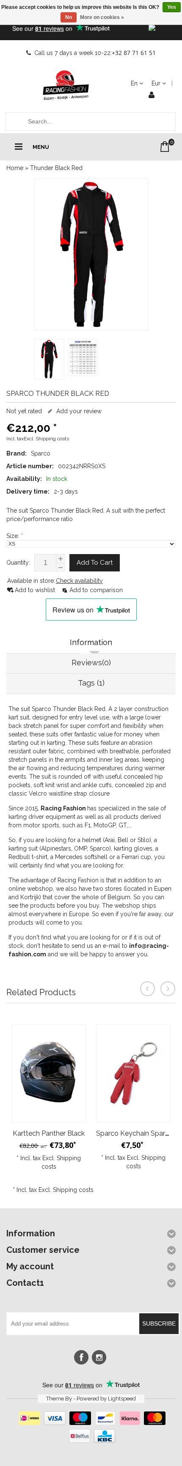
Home (14, 168)
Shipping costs (52, 439)
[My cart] (164, 146)
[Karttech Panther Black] (48, 1074)
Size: (14, 536)
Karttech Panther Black (49, 1133)
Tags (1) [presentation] (91, 682)
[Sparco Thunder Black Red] (91, 254)
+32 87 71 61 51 (134, 53)
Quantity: (18, 562)
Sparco (40, 453)
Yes (171, 7)
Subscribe (159, 1323)
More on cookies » (102, 17)
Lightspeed (122, 1398)
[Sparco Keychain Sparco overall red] (133, 1074)
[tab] (91, 643)
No (68, 17)
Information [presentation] (91, 642)
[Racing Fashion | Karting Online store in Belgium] (65, 85)
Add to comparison (96, 590)
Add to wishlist (36, 590)
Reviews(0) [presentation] (91, 662)
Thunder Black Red (56, 168)
